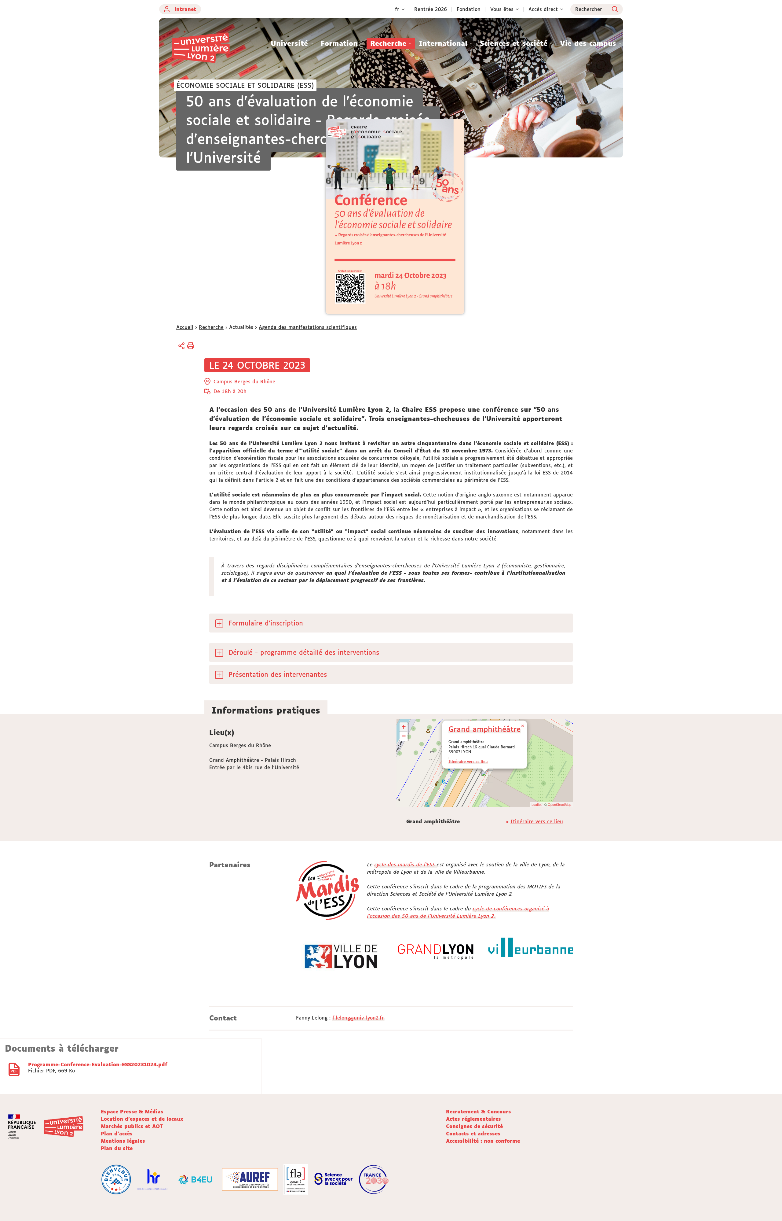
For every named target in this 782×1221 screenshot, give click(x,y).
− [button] (404, 736)
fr (397, 9)
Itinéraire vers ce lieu (468, 761)
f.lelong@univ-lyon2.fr (358, 1018)
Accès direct (543, 9)
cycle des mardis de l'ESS (406, 864)
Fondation (469, 9)
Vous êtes (501, 9)
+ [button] (404, 727)
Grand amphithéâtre (484, 729)
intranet (185, 9)
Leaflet (537, 804)
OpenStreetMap (559, 804)
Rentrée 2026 (430, 9)
